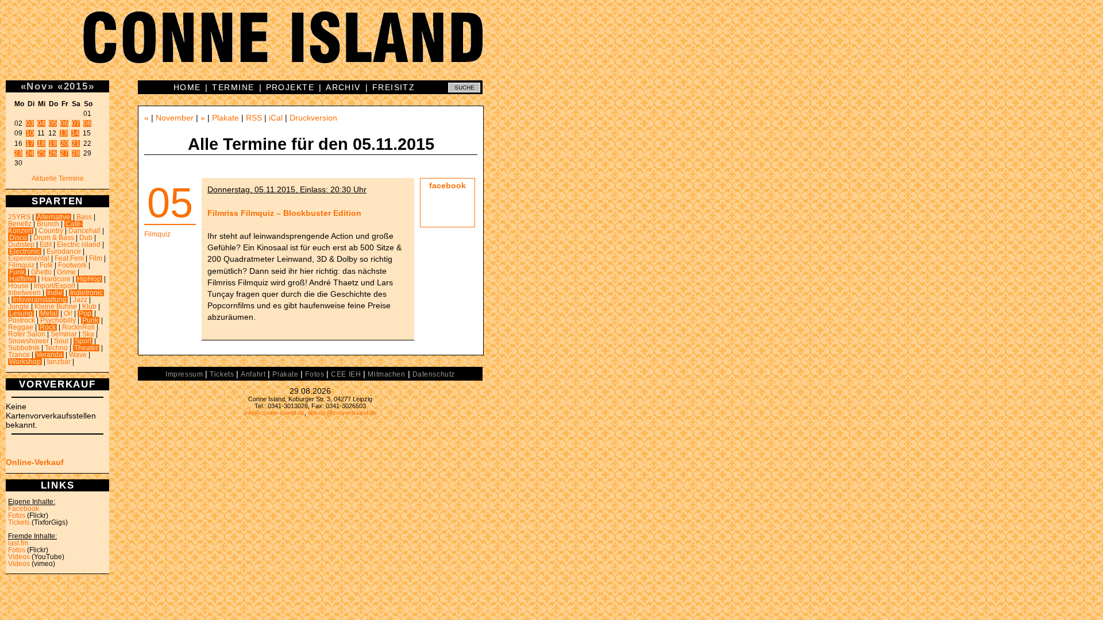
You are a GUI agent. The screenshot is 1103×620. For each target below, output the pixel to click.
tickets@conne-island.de (342, 412)
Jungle (18, 306)
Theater (86, 347)
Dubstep (21, 244)
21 (76, 143)
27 (64, 153)
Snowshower (28, 341)
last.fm (18, 543)
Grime (66, 272)
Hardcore (56, 279)
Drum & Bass (53, 237)
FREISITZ (393, 87)
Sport (83, 341)
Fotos (16, 515)
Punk (90, 320)
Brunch (48, 223)
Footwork (72, 265)
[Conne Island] (551, 45)
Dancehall (84, 230)
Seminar (64, 334)
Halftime (22, 279)
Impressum (184, 374)
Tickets (19, 522)
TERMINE (233, 87)
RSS (254, 117)
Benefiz (20, 223)
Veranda (49, 354)
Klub (89, 306)
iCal (276, 117)
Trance (19, 354)
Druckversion (313, 117)
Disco (18, 237)
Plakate (225, 117)
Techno (56, 347)
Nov (36, 86)
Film (95, 258)
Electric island (79, 244)
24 (30, 153)
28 (76, 153)
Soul (61, 341)
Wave (78, 354)
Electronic (24, 251)
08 (87, 123)
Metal (48, 313)
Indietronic (86, 292)
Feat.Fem (69, 258)
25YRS (19, 217)
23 (18, 153)
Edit (46, 244)
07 (76, 123)
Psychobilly (58, 320)
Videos (19, 556)
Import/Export (54, 285)
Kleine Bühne (55, 306)
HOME (187, 87)
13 (64, 133)
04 (41, 123)
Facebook (23, 508)
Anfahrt (253, 374)
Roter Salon (26, 334)
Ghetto (41, 272)
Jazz (80, 299)
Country (50, 230)
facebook (447, 185)
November (175, 117)
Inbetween (24, 292)
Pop (85, 313)
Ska (88, 334)
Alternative (53, 217)
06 (64, 123)
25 (41, 153)
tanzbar (59, 361)
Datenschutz (433, 374)
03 (30, 123)
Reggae (20, 327)
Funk (17, 272)
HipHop (89, 279)
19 (53, 143)
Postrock (21, 320)
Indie (55, 292)
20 (64, 143)
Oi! (68, 313)
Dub (85, 237)
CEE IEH (346, 374)
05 (53, 123)
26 (53, 153)
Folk (46, 265)
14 (75, 133)
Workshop (25, 361)
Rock (48, 327)
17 (30, 143)
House (18, 285)
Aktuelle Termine (58, 178)
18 (41, 143)
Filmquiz (21, 265)
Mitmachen (386, 374)
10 (30, 133)
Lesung (21, 313)
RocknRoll (78, 327)
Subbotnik (24, 347)
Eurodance (64, 251)
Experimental (28, 258)
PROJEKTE (290, 87)
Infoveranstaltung (40, 299)
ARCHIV (343, 87)
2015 (76, 86)
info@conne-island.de (274, 412)
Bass (84, 217)
